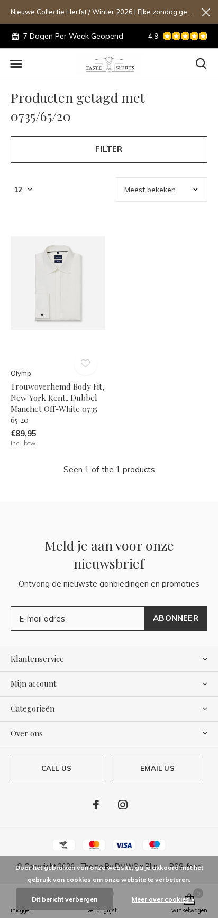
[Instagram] (123, 804)
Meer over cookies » (163, 899)
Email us (157, 768)
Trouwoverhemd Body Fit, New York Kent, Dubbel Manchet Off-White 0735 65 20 (58, 403)
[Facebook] (96, 804)
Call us (56, 768)
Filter (108, 149)
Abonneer (175, 618)
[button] (16, 64)
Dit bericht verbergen (64, 899)
